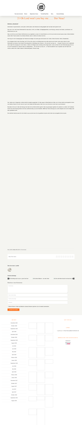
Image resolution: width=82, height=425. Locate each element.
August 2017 (14, 386)
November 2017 (14, 380)
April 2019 (14, 354)
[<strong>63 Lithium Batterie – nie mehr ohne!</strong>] (41, 278)
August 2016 (14, 400)
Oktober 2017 (14, 383)
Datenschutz (68, 342)
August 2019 (14, 343)
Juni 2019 (14, 348)
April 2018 (14, 371)
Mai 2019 (14, 351)
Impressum (68, 340)
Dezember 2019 (14, 334)
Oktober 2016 (14, 394)
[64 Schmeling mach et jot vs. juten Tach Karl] (18, 278)
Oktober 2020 (14, 325)
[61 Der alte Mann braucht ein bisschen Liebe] (64, 278)
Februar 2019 (14, 357)
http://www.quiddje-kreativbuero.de (71, 330)
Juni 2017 (14, 389)
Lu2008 (10, 249)
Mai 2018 (14, 369)
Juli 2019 (14, 346)
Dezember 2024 (14, 322)
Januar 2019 (14, 360)
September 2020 (14, 328)
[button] (65, 14)
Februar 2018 (14, 374)
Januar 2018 (14, 377)
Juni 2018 (14, 366)
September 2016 (14, 397)
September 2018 (14, 363)
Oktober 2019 (14, 337)
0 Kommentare (23, 249)
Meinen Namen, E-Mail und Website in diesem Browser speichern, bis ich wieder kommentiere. (29, 306)
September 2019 (14, 340)
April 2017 (14, 392)
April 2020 (14, 331)
